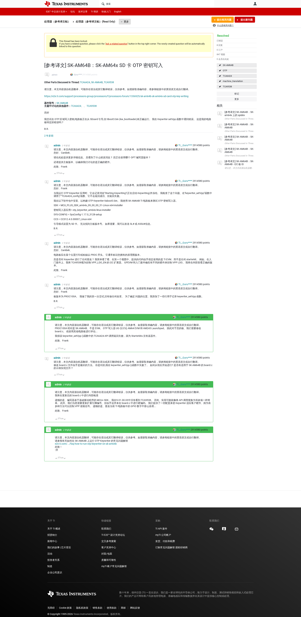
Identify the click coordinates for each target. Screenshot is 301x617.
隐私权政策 (82, 607)
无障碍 (51, 607)
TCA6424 (227, 76)
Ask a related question (116, 43)
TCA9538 (227, 86)
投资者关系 (53, 560)
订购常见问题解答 (165, 547)
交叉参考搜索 (108, 541)
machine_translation (233, 81)
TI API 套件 (161, 528)
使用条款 (112, 607)
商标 (123, 607)
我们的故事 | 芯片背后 (59, 547)
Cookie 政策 (65, 607)
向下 (63, 173)
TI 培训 (94, 11)
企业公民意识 (54, 572)
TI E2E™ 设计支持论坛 (113, 535)
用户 (255, 3)
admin (54, 75)
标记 (236, 93)
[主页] (68, 4)
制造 (49, 566)
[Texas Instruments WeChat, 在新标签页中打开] (211, 530)
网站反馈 (135, 607)
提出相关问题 (224, 19)
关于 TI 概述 (53, 528)
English (117, 11)
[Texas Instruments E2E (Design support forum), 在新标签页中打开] (224, 530)
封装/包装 (106, 553)
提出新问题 (246, 19)
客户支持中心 (108, 547)
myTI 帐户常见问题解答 (114, 566)
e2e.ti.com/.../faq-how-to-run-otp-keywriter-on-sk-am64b (86, 443)
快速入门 (106, 11)
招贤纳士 (52, 535)
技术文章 (82, 11)
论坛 (72, 11)
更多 (126, 21)
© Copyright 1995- (60, 614)
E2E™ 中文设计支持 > (56, 11)
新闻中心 (52, 541)
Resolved (223, 35)
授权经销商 (181, 547)
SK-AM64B (228, 65)
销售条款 (97, 607)
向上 (55, 173)
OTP (225, 70)
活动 (49, 553)
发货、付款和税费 (165, 541)
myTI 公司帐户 (163, 535)
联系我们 (106, 528)
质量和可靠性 (109, 560)
